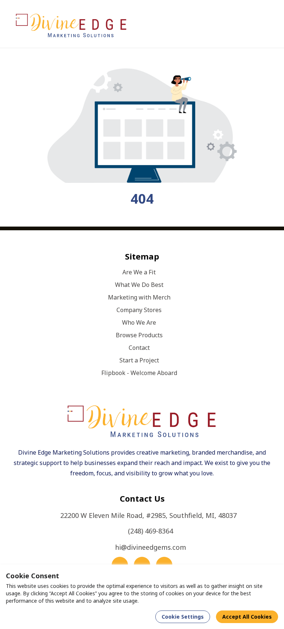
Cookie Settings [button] (183, 616)
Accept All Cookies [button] (247, 616)
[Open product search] (253, 24)
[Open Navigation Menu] (267, 24)
